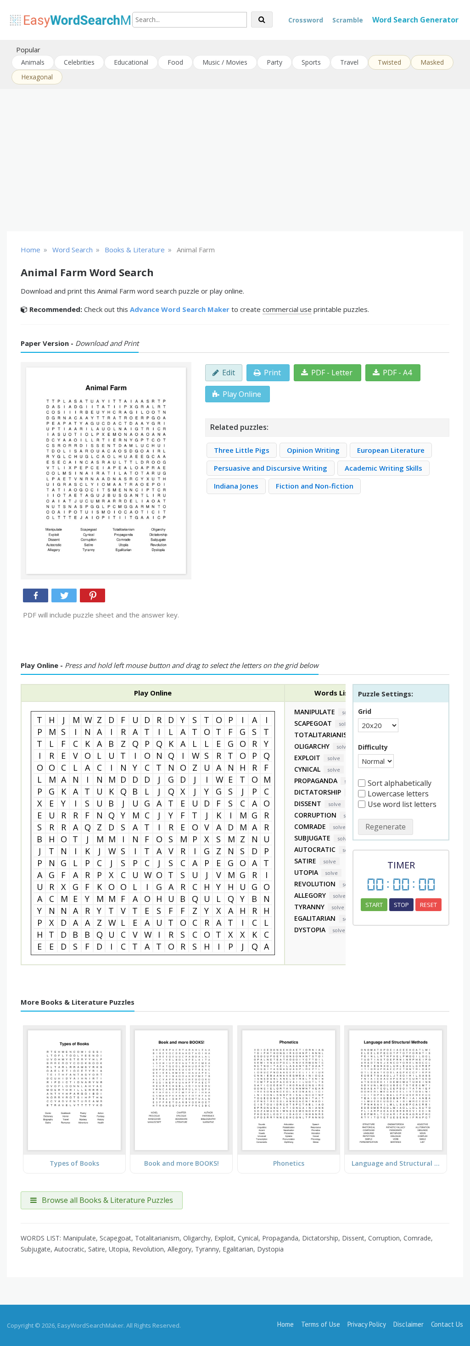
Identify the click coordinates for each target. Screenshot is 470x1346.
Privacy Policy (366, 1324)
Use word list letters (402, 804)
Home (285, 1324)
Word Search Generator (415, 20)
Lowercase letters (398, 794)
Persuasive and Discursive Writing (270, 468)
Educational (131, 62)
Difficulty (373, 747)
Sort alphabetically (399, 783)
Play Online (242, 394)
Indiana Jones (236, 485)
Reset (428, 905)
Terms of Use (320, 1324)
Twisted (389, 62)
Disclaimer (408, 1324)
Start (374, 905)
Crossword (305, 20)
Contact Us (447, 1324)
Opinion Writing (313, 450)
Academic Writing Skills (383, 468)
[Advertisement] (235, 160)
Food (175, 62)
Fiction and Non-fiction (314, 485)
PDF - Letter (331, 372)
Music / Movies (224, 62)
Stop (401, 905)
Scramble (347, 20)
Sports (311, 62)
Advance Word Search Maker (179, 309)
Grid (364, 711)
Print (272, 372)
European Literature (391, 450)
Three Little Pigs (241, 450)
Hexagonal (37, 76)
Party (274, 62)
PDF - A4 (397, 372)
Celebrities (79, 62)
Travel (349, 62)
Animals (33, 62)
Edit (228, 372)
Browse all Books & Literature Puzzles (106, 1200)
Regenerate (385, 827)
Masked (432, 62)
